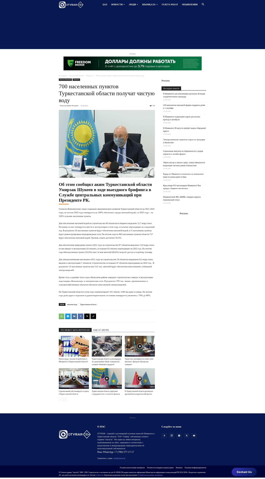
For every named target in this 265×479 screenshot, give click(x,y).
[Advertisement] (132, 29)
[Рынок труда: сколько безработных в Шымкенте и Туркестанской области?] (74, 346)
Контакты (179, 468)
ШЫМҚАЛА (149, 4)
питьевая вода (72, 304)
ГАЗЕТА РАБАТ (170, 4)
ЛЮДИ (132, 4)
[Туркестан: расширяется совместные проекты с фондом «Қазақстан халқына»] (140, 346)
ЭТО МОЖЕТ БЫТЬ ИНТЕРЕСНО (75, 330)
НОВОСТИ (117, 4)
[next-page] (65, 399)
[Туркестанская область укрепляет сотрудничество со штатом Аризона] (107, 378)
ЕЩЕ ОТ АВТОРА (101, 330)
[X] (87, 316)
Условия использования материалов (132, 468)
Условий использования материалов (149, 475)
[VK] (74, 316)
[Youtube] (194, 436)
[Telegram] (68, 316)
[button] (203, 4)
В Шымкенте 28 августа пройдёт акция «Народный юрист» (184, 129)
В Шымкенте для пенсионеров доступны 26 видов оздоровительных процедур (184, 95)
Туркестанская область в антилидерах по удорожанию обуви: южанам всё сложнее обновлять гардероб (106, 361)
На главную (63, 76)
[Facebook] (80, 316)
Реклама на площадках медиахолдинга (160, 468)
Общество (89, 76)
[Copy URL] (93, 316)
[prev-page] (60, 399)
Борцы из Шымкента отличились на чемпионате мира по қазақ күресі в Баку (183, 175)
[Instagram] (171, 435)
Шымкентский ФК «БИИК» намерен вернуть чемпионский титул (182, 198)
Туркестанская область (88, 304)
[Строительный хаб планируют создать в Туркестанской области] (74, 378)
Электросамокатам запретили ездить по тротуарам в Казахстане (184, 141)
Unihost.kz (99, 475)
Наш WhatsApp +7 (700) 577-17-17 (115, 452)
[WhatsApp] (61, 316)
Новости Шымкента (77, 76)
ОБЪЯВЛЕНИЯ (190, 4)
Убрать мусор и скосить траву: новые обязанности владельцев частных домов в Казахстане (184, 164)
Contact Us (244, 472)
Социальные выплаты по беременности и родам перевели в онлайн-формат (183, 152)
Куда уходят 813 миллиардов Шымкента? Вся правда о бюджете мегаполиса (182, 186)
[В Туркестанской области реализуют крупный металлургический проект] (140, 378)
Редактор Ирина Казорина (69, 105)
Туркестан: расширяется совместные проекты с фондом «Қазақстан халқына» (139, 361)
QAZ (105, 4)
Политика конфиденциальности (195, 468)
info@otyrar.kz (119, 458)
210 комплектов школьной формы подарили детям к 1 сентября (184, 106)
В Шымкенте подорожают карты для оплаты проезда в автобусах (181, 118)
